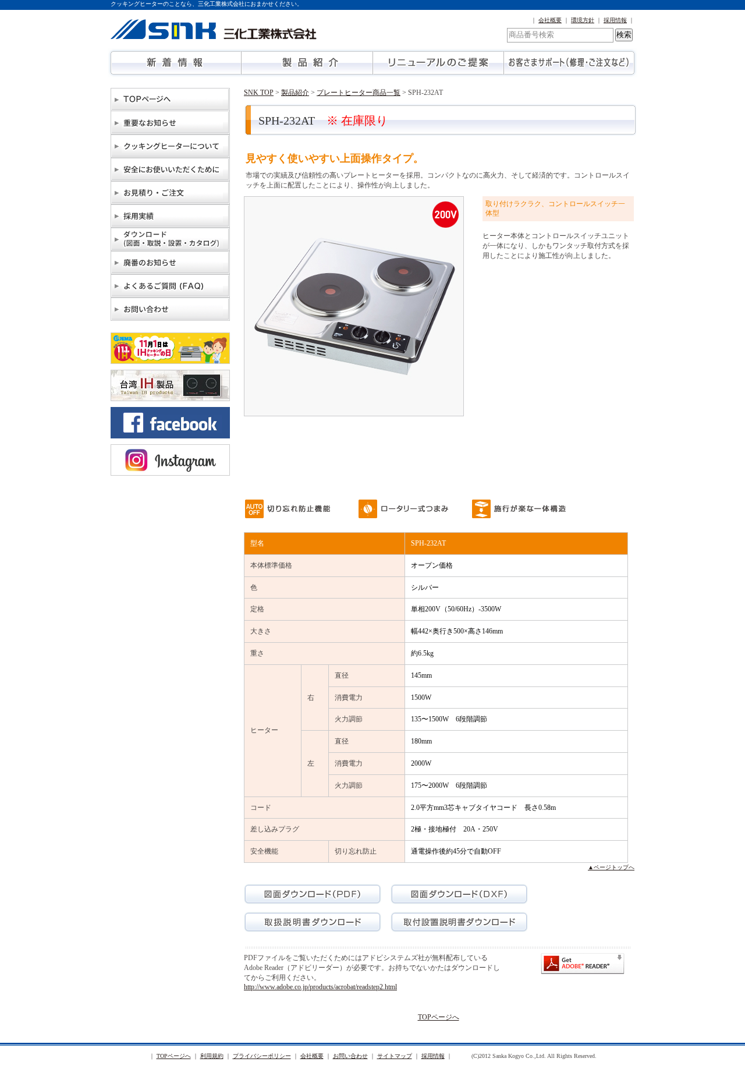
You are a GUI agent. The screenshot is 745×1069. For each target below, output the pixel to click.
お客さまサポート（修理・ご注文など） (568, 63)
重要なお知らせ (170, 122)
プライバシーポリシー (262, 1056)
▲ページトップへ (611, 867)
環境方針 (582, 20)
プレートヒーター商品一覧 (358, 93)
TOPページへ (170, 99)
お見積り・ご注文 (170, 192)
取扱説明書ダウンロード (312, 922)
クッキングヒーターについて (170, 146)
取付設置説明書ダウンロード (459, 922)
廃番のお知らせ (170, 262)
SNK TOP (259, 93)
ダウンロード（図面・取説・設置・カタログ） (170, 239)
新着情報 (176, 63)
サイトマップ (394, 1056)
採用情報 (615, 20)
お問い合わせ (170, 309)
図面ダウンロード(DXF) (459, 894)
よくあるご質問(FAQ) (170, 286)
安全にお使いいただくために (170, 169)
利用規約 (212, 1056)
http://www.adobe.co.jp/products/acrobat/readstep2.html (320, 987)
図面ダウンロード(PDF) (312, 894)
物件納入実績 (170, 216)
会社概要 (550, 20)
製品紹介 (307, 63)
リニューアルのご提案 (437, 63)
